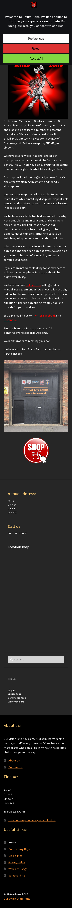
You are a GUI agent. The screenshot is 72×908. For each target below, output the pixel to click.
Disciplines (15, 855)
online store (33, 285)
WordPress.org (16, 701)
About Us (14, 760)
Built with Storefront (17, 898)
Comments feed (17, 697)
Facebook (49, 315)
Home (12, 842)
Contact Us (15, 767)
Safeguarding (16, 875)
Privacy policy (16, 862)
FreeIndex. (10, 320)
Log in (11, 690)
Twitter (37, 315)
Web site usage (17, 869)
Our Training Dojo (19, 849)
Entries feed (14, 694)
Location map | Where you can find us (32, 820)
